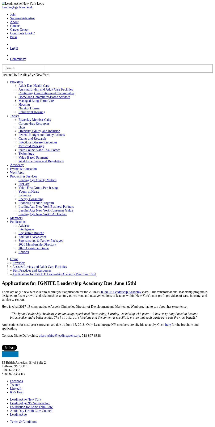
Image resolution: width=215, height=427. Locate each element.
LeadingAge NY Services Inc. (30, 403)
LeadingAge (18, 414)
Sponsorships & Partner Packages (40, 240)
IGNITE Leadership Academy (121, 292)
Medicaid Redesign (31, 146)
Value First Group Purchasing (38, 187)
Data (21, 127)
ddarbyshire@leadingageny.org (59, 335)
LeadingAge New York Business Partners (46, 206)
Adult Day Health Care (33, 85)
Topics (14, 116)
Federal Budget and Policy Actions (41, 135)
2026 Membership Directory (37, 244)
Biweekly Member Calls (34, 119)
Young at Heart (28, 191)
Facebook (16, 381)
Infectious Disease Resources (37, 142)
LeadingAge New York (17, 7)
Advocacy (17, 165)
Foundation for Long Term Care (31, 407)
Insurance (24, 195)
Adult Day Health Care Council (31, 411)
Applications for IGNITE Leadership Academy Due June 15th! (54, 274)
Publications (18, 221)
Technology (26, 153)
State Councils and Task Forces (39, 150)
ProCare (23, 184)
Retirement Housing (31, 112)
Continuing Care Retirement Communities (46, 93)
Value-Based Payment (33, 157)
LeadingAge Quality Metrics (37, 180)
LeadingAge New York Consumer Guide (45, 210)
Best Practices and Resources (32, 270)
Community (18, 59)
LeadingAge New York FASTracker (42, 214)
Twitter (15, 384)
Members (16, 218)
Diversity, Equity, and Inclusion (39, 131)
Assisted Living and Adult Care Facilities (45, 89)
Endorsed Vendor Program (36, 203)
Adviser (23, 225)
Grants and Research (32, 138)
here (168, 324)
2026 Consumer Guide (33, 248)
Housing (24, 104)
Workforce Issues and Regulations (41, 161)
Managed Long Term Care (36, 100)
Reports (23, 252)
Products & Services (23, 176)
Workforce (17, 172)
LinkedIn (16, 388)
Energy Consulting (30, 199)
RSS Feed (17, 392)
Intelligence (26, 229)
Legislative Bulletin (31, 233)
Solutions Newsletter (32, 237)
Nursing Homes (28, 108)
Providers (16, 82)
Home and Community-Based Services (44, 97)
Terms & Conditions (23, 421)
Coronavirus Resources (33, 123)
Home (14, 259)
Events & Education (23, 169)
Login (14, 48)
